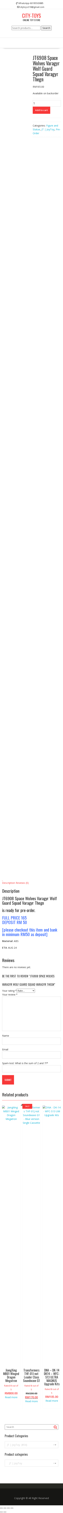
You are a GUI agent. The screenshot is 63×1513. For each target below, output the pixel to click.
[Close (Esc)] (1, 1508)
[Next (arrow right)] (5, 1511)
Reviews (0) (22, 882)
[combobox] (31, 1444)
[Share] (5, 1508)
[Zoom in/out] (11, 1508)
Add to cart (41, 110)
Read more (11, 1397)
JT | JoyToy (47, 129)
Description (8, 882)
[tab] (8, 883)
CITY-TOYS (31, 15)
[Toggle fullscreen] (8, 1508)
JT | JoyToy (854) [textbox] (31, 1444)
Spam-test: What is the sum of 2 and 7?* (25, 1063)
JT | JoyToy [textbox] (31, 1463)
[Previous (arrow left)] (1, 1511)
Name (5, 1035)
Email (5, 1049)
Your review (10, 994)
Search (46, 28)
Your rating (9, 990)
